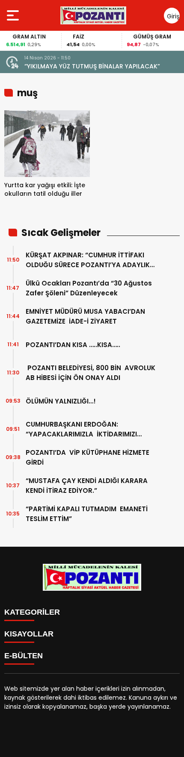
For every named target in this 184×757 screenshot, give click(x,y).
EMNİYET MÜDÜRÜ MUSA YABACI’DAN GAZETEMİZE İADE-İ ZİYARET (85, 316)
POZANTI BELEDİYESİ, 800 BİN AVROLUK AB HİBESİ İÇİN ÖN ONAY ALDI (90, 372)
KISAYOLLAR (28, 634)
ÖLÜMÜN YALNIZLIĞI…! (61, 401)
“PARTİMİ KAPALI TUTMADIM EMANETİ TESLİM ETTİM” (87, 513)
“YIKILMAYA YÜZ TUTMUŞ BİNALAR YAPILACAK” (92, 66)
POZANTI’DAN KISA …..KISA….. (73, 344)
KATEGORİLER (32, 612)
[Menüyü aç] (14, 15)
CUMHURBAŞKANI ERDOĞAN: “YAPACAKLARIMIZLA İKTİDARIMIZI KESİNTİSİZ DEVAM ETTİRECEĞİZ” (81, 429)
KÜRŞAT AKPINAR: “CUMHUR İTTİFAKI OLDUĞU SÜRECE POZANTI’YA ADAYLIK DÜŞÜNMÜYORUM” (88, 260)
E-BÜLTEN (23, 655)
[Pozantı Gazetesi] (93, 15)
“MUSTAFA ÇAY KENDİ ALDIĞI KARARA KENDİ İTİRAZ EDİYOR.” (87, 485)
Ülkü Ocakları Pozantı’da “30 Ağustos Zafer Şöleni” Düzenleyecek (89, 288)
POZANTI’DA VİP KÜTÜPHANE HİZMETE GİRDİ (87, 457)
